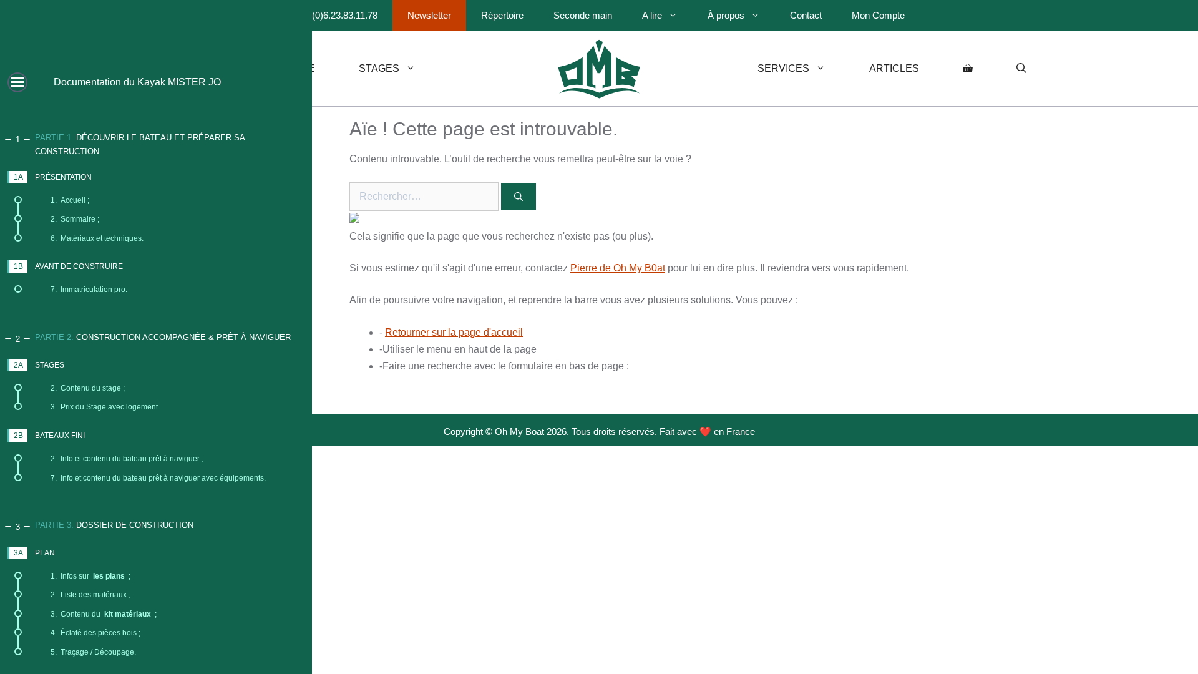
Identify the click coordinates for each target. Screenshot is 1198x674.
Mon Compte (878, 15)
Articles (894, 68)
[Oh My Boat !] (599, 68)
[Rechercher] (518, 196)
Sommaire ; (75, 219)
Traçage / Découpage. (93, 652)
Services (783, 68)
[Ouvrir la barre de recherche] (1021, 68)
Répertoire (502, 15)
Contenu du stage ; (88, 388)
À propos (726, 15)
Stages (379, 68)
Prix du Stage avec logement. (105, 407)
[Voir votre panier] (968, 68)
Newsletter (429, 15)
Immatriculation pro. (89, 289)
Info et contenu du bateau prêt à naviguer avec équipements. (158, 478)
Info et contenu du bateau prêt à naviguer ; (127, 458)
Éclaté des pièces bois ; (95, 632)
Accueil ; (70, 200)
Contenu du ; (104, 614)
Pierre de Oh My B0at (617, 268)
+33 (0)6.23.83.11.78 (335, 15)
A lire (652, 15)
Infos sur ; (90, 576)
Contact (806, 15)
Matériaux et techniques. (97, 238)
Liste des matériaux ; (90, 594)
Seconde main (582, 15)
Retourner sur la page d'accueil (454, 332)
